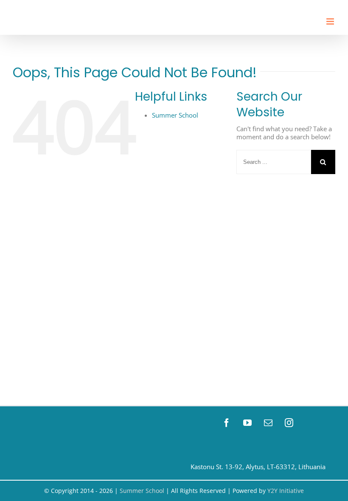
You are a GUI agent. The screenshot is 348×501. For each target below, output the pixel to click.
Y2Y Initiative (285, 491)
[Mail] (268, 423)
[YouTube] (247, 423)
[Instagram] (289, 423)
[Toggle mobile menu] (330, 21)
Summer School (175, 115)
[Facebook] (227, 423)
